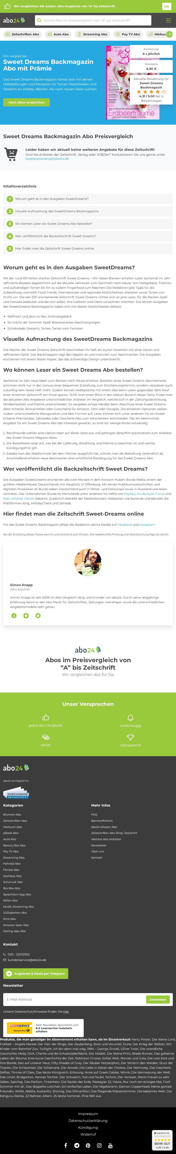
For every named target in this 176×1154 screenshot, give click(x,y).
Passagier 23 (101, 1082)
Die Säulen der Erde (76, 1082)
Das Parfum (33, 1082)
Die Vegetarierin (105, 1086)
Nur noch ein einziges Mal (142, 1082)
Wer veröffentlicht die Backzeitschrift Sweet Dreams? (55, 236)
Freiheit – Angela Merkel (18, 1044)
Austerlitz (44, 1091)
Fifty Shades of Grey (66, 1063)
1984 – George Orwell (103, 1049)
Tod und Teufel (93, 1077)
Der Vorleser (127, 1077)
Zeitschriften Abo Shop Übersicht (114, 833)
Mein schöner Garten (19, 498)
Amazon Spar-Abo (16, 925)
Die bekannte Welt (151, 1091)
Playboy (130, 494)
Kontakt (96, 857)
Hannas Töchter (46, 1077)
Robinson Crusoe (88, 1058)
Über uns (97, 851)
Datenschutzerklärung (88, 1121)
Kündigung (88, 1128)
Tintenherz (52, 1082)
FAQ (94, 814)
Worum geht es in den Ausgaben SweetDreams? (52, 199)
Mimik (125, 1072)
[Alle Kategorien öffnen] (167, 20)
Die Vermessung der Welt (150, 1072)
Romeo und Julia (133, 1058)
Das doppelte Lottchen (43, 1086)
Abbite (30, 1091)
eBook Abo (10, 833)
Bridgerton (25, 1077)
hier (66, 1011)
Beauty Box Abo (14, 845)
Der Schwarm (70, 1077)
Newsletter (98, 845)
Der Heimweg (137, 1068)
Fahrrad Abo (11, 863)
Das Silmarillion (78, 1091)
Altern (47, 1096)
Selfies (5, 1072)
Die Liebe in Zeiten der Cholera (102, 1068)
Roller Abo (10, 900)
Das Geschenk (160, 1068)
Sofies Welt (110, 1058)
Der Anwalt (69, 1068)
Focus (159, 494)
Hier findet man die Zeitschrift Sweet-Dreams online (54, 248)
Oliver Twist (129, 1049)
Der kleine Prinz (119, 1053)
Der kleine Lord (163, 1039)
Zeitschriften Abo (25, 34)
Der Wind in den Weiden (139, 1063)
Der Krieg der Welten (149, 1044)
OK (166, 6)
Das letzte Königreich (52, 1072)
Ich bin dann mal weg (69, 1049)
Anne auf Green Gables (102, 1072)
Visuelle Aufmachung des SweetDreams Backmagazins (57, 211)
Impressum (88, 1114)
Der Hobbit (97, 1053)
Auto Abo (61, 34)
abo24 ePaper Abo (104, 827)
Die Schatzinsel (24, 1068)
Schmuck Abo (13, 882)
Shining (58, 1091)
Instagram (147, 525)
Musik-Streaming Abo (18, 906)
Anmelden (158, 999)
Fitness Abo (11, 869)
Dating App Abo (14, 931)
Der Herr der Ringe (52, 1044)
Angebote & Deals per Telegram (39, 974)
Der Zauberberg (80, 1044)
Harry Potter (141, 1039)
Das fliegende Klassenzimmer (113, 1091)
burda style (145, 494)
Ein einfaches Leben (76, 1086)
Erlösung (76, 1072)
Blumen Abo (12, 814)
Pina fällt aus (91, 1096)
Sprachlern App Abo (17, 894)
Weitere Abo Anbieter (106, 839)
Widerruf (88, 1134)
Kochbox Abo (12, 876)
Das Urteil (7, 1077)
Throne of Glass (22, 1072)
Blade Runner (142, 1053)
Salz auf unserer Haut (34, 1063)
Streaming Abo (95, 34)
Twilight (45, 1049)
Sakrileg (17, 1082)
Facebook (124, 525)
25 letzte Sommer (66, 1096)
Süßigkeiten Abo (15, 912)
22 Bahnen (33, 1096)
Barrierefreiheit (102, 820)
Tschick (110, 1077)
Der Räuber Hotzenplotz (101, 1063)
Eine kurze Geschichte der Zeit (51, 1058)
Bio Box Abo (11, 888)
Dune (127, 1044)
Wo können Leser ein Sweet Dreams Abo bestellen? (53, 224)
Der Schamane (48, 1068)
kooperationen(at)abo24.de (47, 159)
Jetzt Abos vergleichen (26, 102)
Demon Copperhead (134, 1086)
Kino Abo (9, 919)
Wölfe (19, 1091)
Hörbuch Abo (12, 827)
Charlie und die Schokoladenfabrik (61, 1053)
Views (117, 1082)
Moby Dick (26, 1053)
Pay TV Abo (131, 34)
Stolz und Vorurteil (107, 1044)
